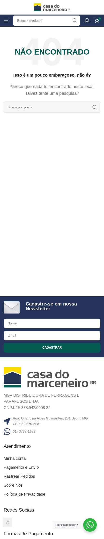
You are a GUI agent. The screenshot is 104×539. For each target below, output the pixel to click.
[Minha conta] (87, 20)
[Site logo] (52, 7)
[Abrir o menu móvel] (6, 20)
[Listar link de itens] (52, 431)
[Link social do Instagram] (7, 522)
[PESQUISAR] (94, 107)
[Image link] (50, 377)
